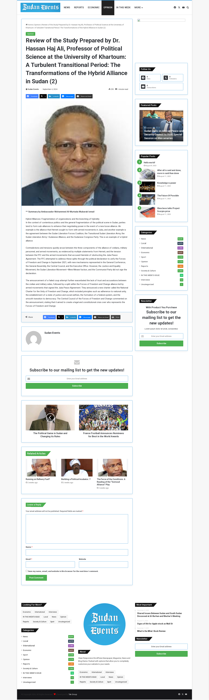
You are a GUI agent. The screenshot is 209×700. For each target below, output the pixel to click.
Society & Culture (148, 270)
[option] (161, 125)
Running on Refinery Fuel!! (38, 479)
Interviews (145, 280)
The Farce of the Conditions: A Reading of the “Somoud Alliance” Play (111, 482)
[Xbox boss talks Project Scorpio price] (147, 212)
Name (29, 547)
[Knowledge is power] (147, 187)
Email (29, 559)
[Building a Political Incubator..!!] (77, 467)
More (137, 7)
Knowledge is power (166, 183)
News (67, 7)
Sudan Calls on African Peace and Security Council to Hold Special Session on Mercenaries (160, 134)
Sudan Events (33, 89)
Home (30, 25)
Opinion (108, 7)
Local (143, 243)
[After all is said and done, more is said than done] (147, 174)
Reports (79, 7)
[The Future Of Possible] (147, 199)
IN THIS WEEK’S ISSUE (150, 275)
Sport (143, 257)
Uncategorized (147, 284)
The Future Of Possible (168, 195)
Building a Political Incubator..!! (76, 479)
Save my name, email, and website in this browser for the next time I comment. (63, 571)
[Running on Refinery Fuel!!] (41, 467)
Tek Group (73, 694)
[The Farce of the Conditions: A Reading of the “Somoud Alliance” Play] (112, 467)
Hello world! (149, 162)
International (147, 248)
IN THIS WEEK (123, 7)
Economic (94, 7)
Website (82, 559)
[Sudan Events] (40, 7)
